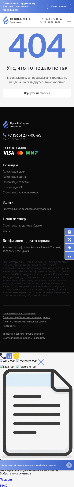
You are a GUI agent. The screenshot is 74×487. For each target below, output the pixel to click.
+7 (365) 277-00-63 (51, 19)
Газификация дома (14, 176)
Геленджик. (22, 251)
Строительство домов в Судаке (22, 225)
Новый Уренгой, (51, 247)
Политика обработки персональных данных (26, 317)
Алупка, (35, 247)
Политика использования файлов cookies (24, 321)
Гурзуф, (18, 247)
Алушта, (8, 247)
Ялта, (27, 247)
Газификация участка (16, 182)
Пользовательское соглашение (19, 313)
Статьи (7, 230)
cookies (52, 465)
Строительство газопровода (20, 192)
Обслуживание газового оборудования (27, 209)
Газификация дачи (14, 171)
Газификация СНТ (14, 187)
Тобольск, (9, 251)
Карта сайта (9, 325)
